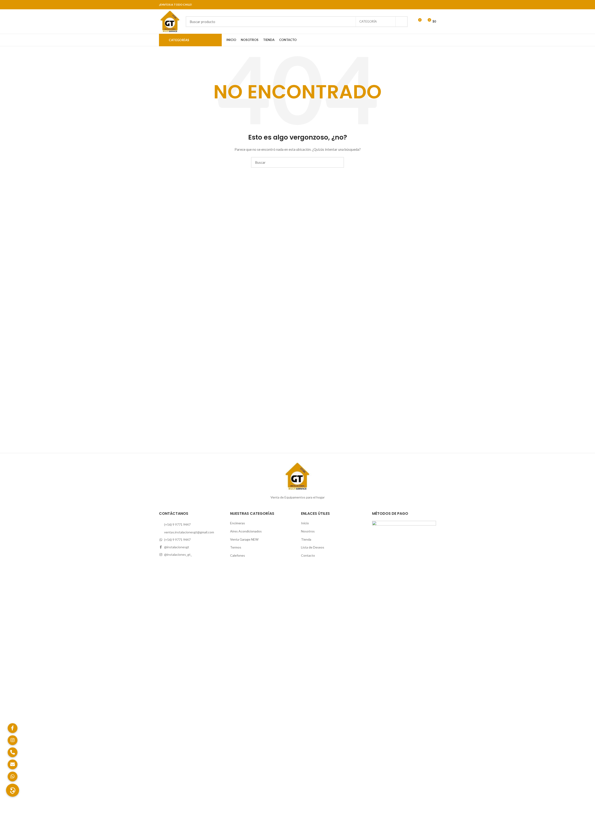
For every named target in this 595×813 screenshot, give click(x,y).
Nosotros (308, 531)
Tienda (306, 539)
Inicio (305, 523)
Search (401, 21)
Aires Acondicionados (246, 531)
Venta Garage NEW (244, 539)
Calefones (237, 555)
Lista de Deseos (312, 547)
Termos (235, 547)
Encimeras (237, 523)
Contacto (308, 555)
